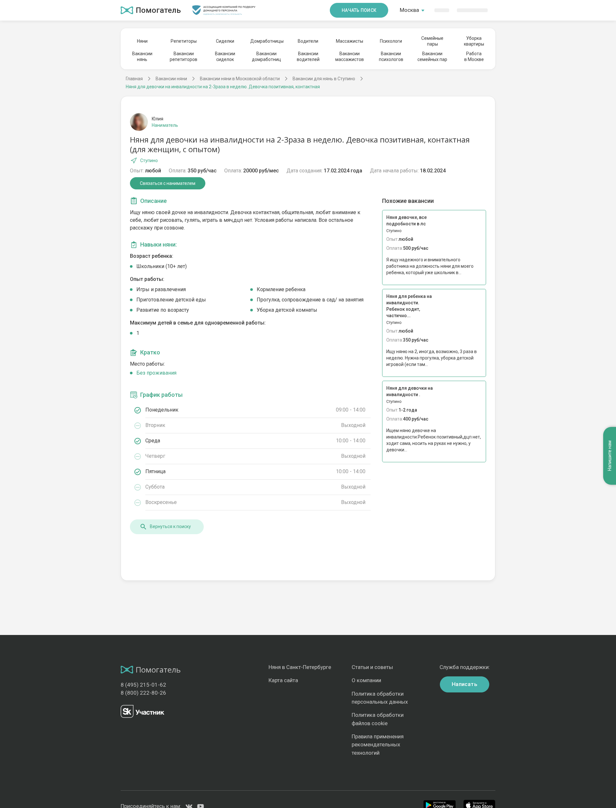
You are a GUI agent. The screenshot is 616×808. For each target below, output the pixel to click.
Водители (308, 41)
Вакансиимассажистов (349, 56)
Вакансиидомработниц (266, 56)
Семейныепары (432, 41)
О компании (366, 680)
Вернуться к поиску (170, 526)
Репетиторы (184, 41)
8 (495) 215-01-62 (143, 685)
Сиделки (225, 41)
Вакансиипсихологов (391, 56)
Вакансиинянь (142, 56)
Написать (464, 684)
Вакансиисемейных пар (432, 56)
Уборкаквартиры (474, 41)
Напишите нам (609, 456)
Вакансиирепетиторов (183, 56)
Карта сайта (283, 680)
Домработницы (266, 41)
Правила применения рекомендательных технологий (378, 744)
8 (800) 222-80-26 (143, 693)
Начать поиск (359, 10)
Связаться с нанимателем (167, 183)
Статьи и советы (372, 667)
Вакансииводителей (308, 56)
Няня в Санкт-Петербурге (300, 667)
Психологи (391, 41)
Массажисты (349, 41)
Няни (142, 41)
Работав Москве (474, 56)
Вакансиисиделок (225, 56)
